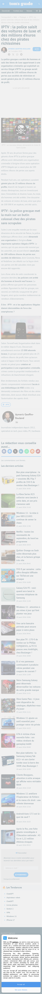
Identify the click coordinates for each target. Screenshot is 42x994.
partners (15, 942)
